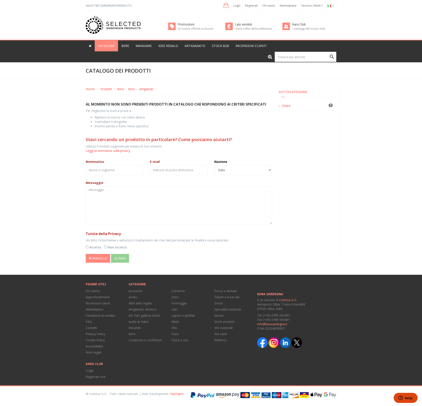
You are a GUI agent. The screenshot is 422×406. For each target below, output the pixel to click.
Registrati (251, 5)
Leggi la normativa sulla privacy (108, 151)
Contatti (91, 328)
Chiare (286, 106)
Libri (174, 309)
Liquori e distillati (183, 315)
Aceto (133, 297)
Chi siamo (268, 5)
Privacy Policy (95, 334)
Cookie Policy (95, 340)
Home (90, 89)
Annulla (99, 258)
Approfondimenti (98, 297)
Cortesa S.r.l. (288, 300)
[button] (225, 5)
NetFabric (177, 394)
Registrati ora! (96, 377)
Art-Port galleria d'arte (144, 315)
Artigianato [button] (195, 46)
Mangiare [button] (144, 46)
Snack (218, 303)
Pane (175, 334)
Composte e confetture (145, 340)
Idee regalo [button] (168, 46)
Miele (175, 322)
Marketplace (288, 5)
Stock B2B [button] (220, 46)
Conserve (178, 291)
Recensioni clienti (251, 46)
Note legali (93, 352)
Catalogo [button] (106, 46)
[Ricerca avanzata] (270, 57)
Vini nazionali (223, 328)
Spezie (219, 315)
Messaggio (94, 183)
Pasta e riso (179, 340)
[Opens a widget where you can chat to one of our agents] (405, 398)
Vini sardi (220, 334)
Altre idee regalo (140, 303)
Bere (120, 89)
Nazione (220, 162)
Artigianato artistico (142, 309)
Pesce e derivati (225, 291)
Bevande (135, 328)
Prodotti (106, 89)
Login (236, 5)
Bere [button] (125, 46)
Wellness (220, 340)
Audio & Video (139, 322)
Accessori (135, 291)
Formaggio (179, 303)
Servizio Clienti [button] (311, 5)
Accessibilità (94, 346)
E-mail (155, 162)
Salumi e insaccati (227, 297)
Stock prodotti (224, 322)
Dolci (175, 297)
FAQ (89, 322)
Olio (174, 328)
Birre (131, 89)
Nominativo (95, 162)
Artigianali (146, 89)
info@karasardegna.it (272, 324)
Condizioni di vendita (100, 315)
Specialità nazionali (227, 309)
